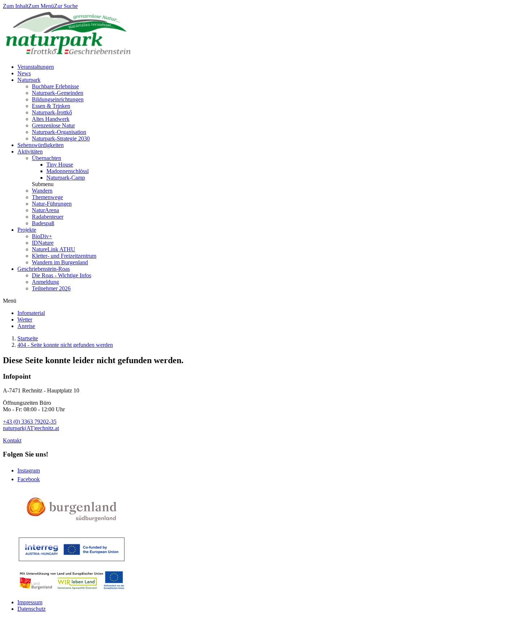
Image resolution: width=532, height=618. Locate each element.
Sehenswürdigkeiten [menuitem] (40, 145)
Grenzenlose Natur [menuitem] (53, 125)
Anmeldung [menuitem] (45, 282)
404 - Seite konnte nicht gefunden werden (65, 345)
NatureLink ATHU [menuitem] (53, 249)
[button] (43, 184)
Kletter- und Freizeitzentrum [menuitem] (64, 256)
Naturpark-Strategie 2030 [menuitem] (61, 138)
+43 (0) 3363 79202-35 (29, 422)
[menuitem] (31, 313)
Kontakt (12, 440)
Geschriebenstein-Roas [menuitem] (43, 269)
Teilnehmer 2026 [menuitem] (51, 288)
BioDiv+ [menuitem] (42, 236)
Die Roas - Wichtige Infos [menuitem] (61, 275)
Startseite (27, 338)
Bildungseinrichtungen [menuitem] (58, 99)
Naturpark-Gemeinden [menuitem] (57, 93)
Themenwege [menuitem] (47, 197)
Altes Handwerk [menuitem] (50, 119)
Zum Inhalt (15, 6)
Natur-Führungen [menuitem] (52, 204)
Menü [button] (9, 301)
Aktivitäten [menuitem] (30, 151)
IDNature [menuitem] (43, 243)
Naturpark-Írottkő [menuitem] (52, 112)
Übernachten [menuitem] (46, 158)
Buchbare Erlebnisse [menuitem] (55, 86)
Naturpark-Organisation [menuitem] (59, 132)
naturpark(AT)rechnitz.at (31, 428)
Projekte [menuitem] (26, 230)
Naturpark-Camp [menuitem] (65, 178)
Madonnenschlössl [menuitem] (67, 171)
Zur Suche (66, 6)
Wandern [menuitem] (42, 191)
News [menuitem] (24, 73)
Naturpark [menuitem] (29, 80)
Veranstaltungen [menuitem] (35, 67)
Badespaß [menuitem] (43, 223)
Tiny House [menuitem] (59, 164)
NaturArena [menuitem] (45, 210)
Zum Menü (41, 6)
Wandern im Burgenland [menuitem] (60, 262)
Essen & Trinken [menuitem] (51, 106)
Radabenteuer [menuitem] (47, 217)
